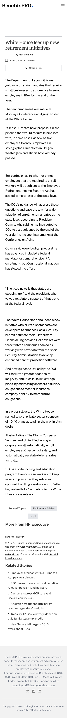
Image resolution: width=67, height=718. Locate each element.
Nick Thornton (26, 54)
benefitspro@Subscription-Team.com (33, 685)
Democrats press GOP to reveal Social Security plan (29, 596)
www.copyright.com (26, 546)
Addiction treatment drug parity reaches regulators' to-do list (30, 606)
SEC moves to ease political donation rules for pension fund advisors (33, 585)
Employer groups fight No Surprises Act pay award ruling (32, 575)
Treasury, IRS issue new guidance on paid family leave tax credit (32, 616)
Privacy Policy (23, 710)
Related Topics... (18, 508)
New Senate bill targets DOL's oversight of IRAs (28, 627)
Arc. (23, 706)
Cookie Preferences (41, 710)
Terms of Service (54, 706)
